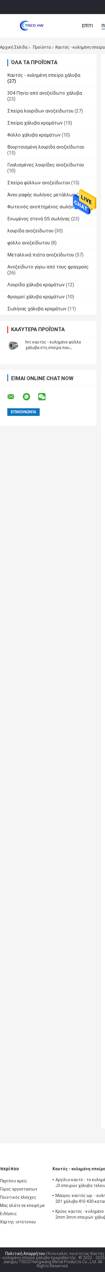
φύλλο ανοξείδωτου (28, 243)
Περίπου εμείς (13, 1181)
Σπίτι (87, 25)
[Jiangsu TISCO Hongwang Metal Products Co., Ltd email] (14, 396)
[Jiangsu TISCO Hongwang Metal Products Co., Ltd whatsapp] (30, 396)
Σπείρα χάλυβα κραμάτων (35, 123)
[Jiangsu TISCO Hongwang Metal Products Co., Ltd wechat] (45, 396)
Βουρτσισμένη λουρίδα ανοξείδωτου (45, 147)
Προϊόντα (42, 47)
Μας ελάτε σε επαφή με (22, 1205)
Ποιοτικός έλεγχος (18, 1197)
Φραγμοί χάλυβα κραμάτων (36, 297)
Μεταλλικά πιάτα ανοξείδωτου (40, 255)
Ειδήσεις (8, 1213)
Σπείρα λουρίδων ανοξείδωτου (40, 111)
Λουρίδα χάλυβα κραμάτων (36, 285)
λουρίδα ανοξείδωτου (30, 231)
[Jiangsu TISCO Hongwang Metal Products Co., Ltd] (32, 26)
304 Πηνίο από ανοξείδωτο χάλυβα (44, 93)
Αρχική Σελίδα (13, 47)
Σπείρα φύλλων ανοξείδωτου (38, 183)
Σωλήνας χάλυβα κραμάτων (36, 309)
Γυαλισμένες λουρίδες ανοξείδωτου (45, 165)
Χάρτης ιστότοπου (18, 1222)
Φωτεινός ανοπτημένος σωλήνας (42, 207)
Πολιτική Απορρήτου (25, 1253)
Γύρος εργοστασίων (18, 1189)
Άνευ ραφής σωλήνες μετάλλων (41, 195)
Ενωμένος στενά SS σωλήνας (38, 219)
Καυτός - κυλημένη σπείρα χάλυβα (43, 75)
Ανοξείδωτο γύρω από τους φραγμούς (48, 267)
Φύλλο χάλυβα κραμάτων (34, 135)
